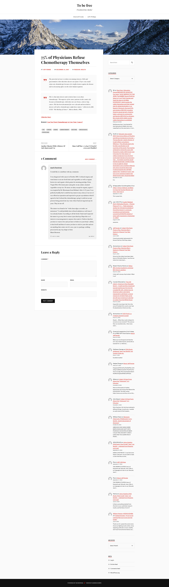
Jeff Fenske (47, 69)
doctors (74, 129)
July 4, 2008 (55, 236)
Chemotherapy (64, 129)
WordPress (79, 583)
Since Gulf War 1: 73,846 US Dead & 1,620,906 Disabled (84, 147)
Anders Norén (96, 583)
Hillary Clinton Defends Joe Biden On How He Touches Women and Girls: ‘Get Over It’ (123, 189)
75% (43, 129)
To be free (84, 5)
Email (72, 280)
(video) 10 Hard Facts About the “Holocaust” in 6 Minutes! (122, 381)
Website (44, 290)
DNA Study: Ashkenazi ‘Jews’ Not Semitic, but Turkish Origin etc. (123, 351)
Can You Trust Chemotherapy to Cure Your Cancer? (65, 122)
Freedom (77, 69)
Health (83, 69)
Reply (92, 236)
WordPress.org (115, 572)
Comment (45, 259)
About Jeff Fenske (78, 17)
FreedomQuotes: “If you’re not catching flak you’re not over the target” (123, 517)
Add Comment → (90, 159)
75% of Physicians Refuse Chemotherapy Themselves (65, 60)
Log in (112, 560)
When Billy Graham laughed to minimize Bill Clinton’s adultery (123, 268)
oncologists (83, 129)
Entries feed (114, 564)
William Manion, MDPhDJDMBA (123, 513)
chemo (56, 129)
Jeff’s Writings (92, 17)
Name (43, 280)
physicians (45, 132)
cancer (49, 129)
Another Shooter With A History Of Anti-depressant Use (53, 147)
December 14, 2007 (62, 69)
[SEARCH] (132, 62)
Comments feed (115, 568)
